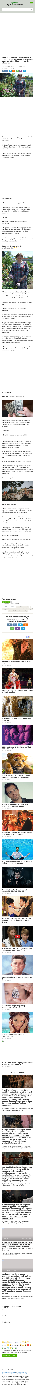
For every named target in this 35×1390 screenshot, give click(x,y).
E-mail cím (5, 1316)
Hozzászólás (6, 1322)
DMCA (26, 1373)
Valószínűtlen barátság (20, 611)
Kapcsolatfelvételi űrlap (8, 1373)
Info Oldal (14, 3)
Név (3, 1310)
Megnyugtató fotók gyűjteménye (11, 609)
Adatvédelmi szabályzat (8, 1372)
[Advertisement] (17, 33)
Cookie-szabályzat (21, 1372)
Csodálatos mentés (23, 607)
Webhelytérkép (20, 1373)
